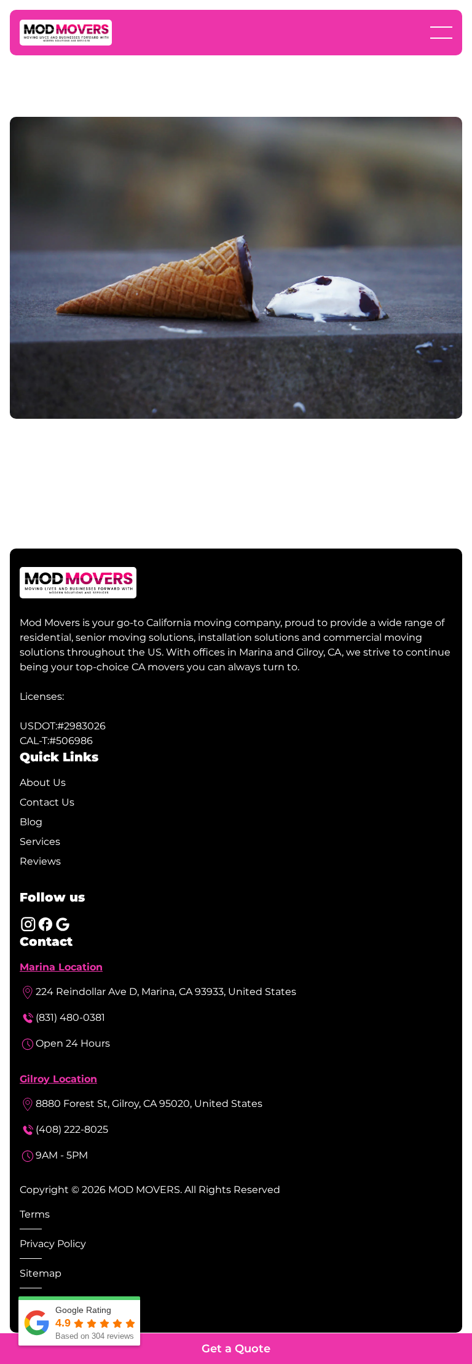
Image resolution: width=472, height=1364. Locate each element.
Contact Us (47, 802)
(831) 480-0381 (70, 1017)
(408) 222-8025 (72, 1129)
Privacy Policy (53, 1244)
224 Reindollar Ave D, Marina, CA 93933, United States (166, 991)
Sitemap (40, 1273)
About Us (43, 782)
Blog (31, 822)
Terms (35, 1214)
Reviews (40, 861)
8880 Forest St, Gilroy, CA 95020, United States (149, 1103)
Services (40, 841)
